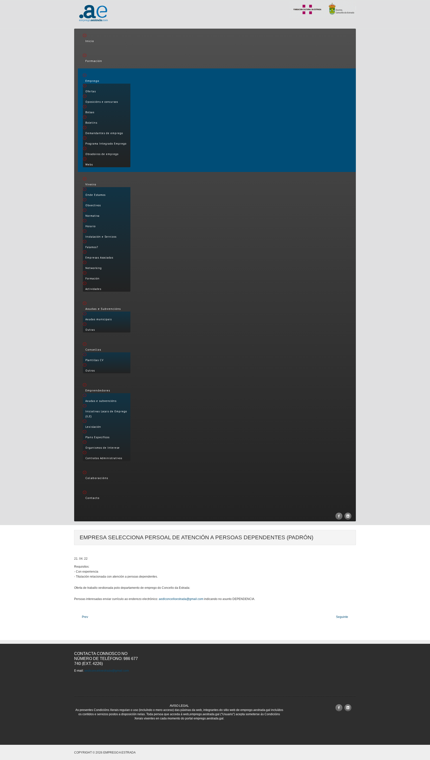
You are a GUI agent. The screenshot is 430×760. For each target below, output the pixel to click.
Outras (90, 329)
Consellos (93, 349)
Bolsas (89, 112)
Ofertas (90, 91)
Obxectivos (93, 205)
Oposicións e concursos (101, 102)
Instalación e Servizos (100, 236)
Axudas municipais (98, 319)
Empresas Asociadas (99, 257)
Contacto (92, 498)
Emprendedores (97, 390)
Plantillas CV (94, 360)
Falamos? (91, 247)
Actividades (93, 289)
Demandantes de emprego (104, 133)
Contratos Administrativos (103, 458)
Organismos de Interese (102, 447)
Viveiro (90, 184)
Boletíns (91, 122)
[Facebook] (338, 516)
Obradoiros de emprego (101, 154)
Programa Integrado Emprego (105, 143)
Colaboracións (96, 478)
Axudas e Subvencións (103, 309)
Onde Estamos (95, 195)
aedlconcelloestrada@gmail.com (181, 599)
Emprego (92, 81)
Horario (90, 226)
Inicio (89, 41)
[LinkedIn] (347, 516)
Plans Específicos (97, 437)
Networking (93, 268)
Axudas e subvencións (100, 401)
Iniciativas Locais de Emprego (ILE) (106, 414)
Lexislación (93, 427)
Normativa (92, 215)
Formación (93, 61)
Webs (89, 164)
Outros (90, 370)
